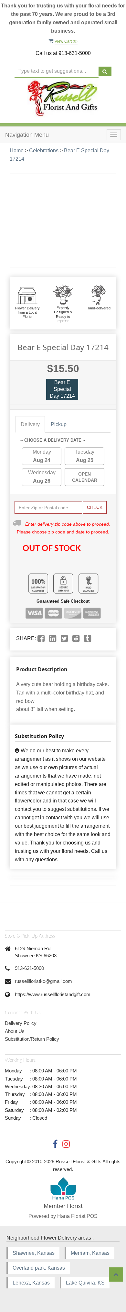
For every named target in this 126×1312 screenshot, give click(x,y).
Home (17, 150)
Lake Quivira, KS (85, 1282)
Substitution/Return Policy (32, 1039)
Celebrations (43, 150)
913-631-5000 (29, 968)
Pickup (59, 424)
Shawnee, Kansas (34, 1253)
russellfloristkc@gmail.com (43, 981)
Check (94, 507)
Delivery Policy (21, 1023)
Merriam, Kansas (90, 1253)
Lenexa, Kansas (31, 1282)
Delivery (30, 424)
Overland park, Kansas (39, 1268)
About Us (15, 1031)
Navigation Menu (27, 135)
